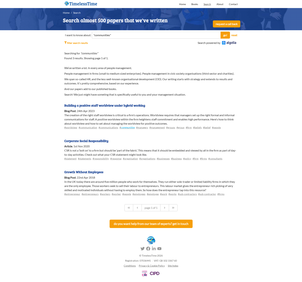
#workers (105, 194)
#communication (88, 127)
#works (172, 194)
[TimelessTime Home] (151, 240)
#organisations (147, 158)
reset (234, 35)
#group (180, 127)
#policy (187, 158)
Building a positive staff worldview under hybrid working (104, 105)
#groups (170, 127)
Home (182, 4)
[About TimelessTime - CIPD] (154, 273)
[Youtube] (159, 249)
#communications (108, 127)
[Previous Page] (137, 207)
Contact (233, 4)
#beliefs (197, 127)
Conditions (130, 265)
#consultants (215, 158)
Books (194, 4)
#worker (116, 194)
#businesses (163, 158)
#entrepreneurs (90, 194)
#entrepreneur (72, 194)
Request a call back (227, 24)
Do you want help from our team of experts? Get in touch (151, 224)
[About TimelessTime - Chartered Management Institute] (145, 273)
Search (207, 4)
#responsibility (101, 158)
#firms (203, 158)
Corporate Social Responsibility (86, 141)
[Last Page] (173, 207)
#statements (84, 158)
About (220, 4)
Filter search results (77, 42)
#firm (189, 127)
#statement (70, 158)
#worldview (70, 127)
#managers (142, 127)
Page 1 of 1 (151, 207)
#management (157, 127)
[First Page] (128, 207)
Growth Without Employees (83, 172)
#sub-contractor (207, 194)
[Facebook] (148, 249)
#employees (138, 194)
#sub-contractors (187, 194)
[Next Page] (164, 207)
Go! (225, 35)
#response (115, 158)
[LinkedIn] (154, 249)
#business (176, 158)
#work (163, 194)
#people (216, 127)
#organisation (130, 158)
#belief (207, 127)
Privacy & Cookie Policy (152, 265)
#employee (153, 194)
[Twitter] (143, 249)
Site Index (173, 265)
